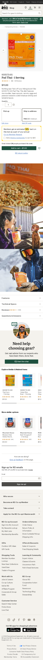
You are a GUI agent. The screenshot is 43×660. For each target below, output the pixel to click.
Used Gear (6, 567)
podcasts (34, 619)
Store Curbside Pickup (31, 534)
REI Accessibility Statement (30, 657)
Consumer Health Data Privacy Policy (21, 651)
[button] (21, 50)
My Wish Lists (7, 531)
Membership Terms (10, 657)
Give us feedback (16, 460)
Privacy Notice (11, 649)
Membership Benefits (10, 534)
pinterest (24, 619)
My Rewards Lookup (9, 528)
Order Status (27, 525)
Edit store (5, 123)
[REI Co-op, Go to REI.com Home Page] (4, 7)
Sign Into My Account (10, 525)
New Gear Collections (10, 564)
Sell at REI (5, 586)
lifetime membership (18, 138)
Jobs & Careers (7, 579)
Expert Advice (27, 558)
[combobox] (21, 13)
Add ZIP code (26, 123)
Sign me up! (21, 484)
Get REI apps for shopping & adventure (21, 626)
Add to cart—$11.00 (19, 148)
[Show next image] (39, 50)
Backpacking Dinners (11, 27)
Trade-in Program (8, 570)
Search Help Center (9, 604)
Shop (12, 8)
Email (3, 474)
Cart (35, 7)
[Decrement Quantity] (3, 105)
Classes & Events (28, 561)
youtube (29, 619)
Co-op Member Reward (13, 134)
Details (30, 470)
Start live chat (23, 361)
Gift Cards (5, 549)
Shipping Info (27, 537)
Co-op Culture (7, 583)
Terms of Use (11, 646)
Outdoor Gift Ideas (9, 546)
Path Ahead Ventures (30, 568)
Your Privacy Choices (29, 646)
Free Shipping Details (30, 549)
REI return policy (21, 153)
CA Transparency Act (29, 654)
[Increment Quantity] (14, 105)
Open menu (39, 7)
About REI (26, 579)
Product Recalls (12, 654)
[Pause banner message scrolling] (40, 19)
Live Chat (5, 610)
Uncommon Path (28, 565)
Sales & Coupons (28, 546)
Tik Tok (14, 619)
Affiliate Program (8, 589)
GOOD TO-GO (7, 74)
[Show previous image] (3, 50)
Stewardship (27, 595)
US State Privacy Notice (28, 649)
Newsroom (26, 588)
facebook (19, 619)
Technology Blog (28, 592)
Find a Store (6, 607)
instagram (9, 619)
